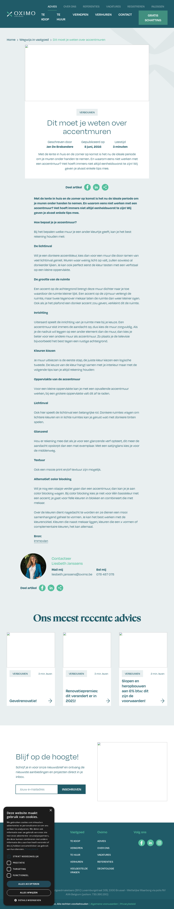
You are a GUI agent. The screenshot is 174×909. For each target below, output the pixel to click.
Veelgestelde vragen (79, 870)
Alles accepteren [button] (28, 884)
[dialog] (28, 856)
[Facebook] (141, 843)
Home (11, 39)
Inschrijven (71, 789)
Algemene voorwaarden (104, 903)
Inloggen (157, 6)
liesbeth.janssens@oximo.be (72, 574)
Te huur (61, 16)
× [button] (50, 810)
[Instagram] (159, 843)
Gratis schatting (153, 17)
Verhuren (103, 14)
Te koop (45, 16)
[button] (29, 900)
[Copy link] (105, 187)
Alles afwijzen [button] (29, 892)
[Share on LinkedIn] (96, 187)
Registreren (136, 6)
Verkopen (80, 14)
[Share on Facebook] (87, 187)
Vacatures (113, 6)
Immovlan (41, 541)
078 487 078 (105, 574)
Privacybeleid (128, 903)
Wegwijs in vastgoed (34, 39)
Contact (125, 14)
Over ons (70, 6)
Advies (52, 6)
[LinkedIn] (150, 843)
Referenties (91, 6)
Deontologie (105, 868)
